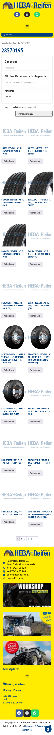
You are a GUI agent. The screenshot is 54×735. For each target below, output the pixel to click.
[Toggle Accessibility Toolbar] (48, 729)
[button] (27, 26)
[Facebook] (17, 14)
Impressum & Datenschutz (36, 726)
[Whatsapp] (37, 14)
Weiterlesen (9, 161)
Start (3, 43)
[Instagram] (27, 14)
